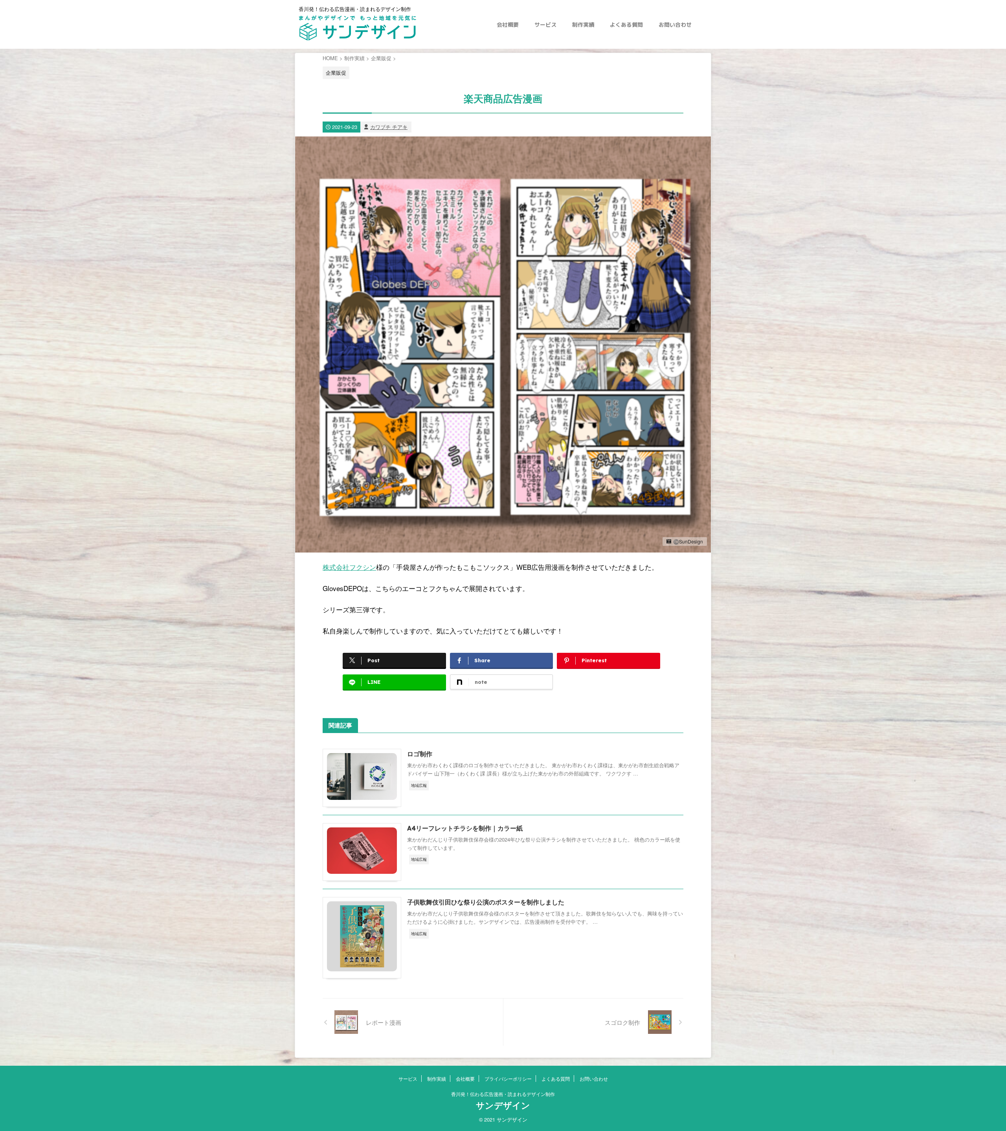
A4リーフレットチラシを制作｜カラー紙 (465, 828)
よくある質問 (626, 24)
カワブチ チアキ (389, 127)
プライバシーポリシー (508, 1078)
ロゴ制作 (419, 754)
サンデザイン (503, 1105)
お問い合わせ (675, 24)
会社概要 (508, 24)
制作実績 (583, 24)
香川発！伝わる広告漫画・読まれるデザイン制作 (503, 1093)
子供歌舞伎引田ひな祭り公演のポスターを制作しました (485, 902)
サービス (545, 24)
